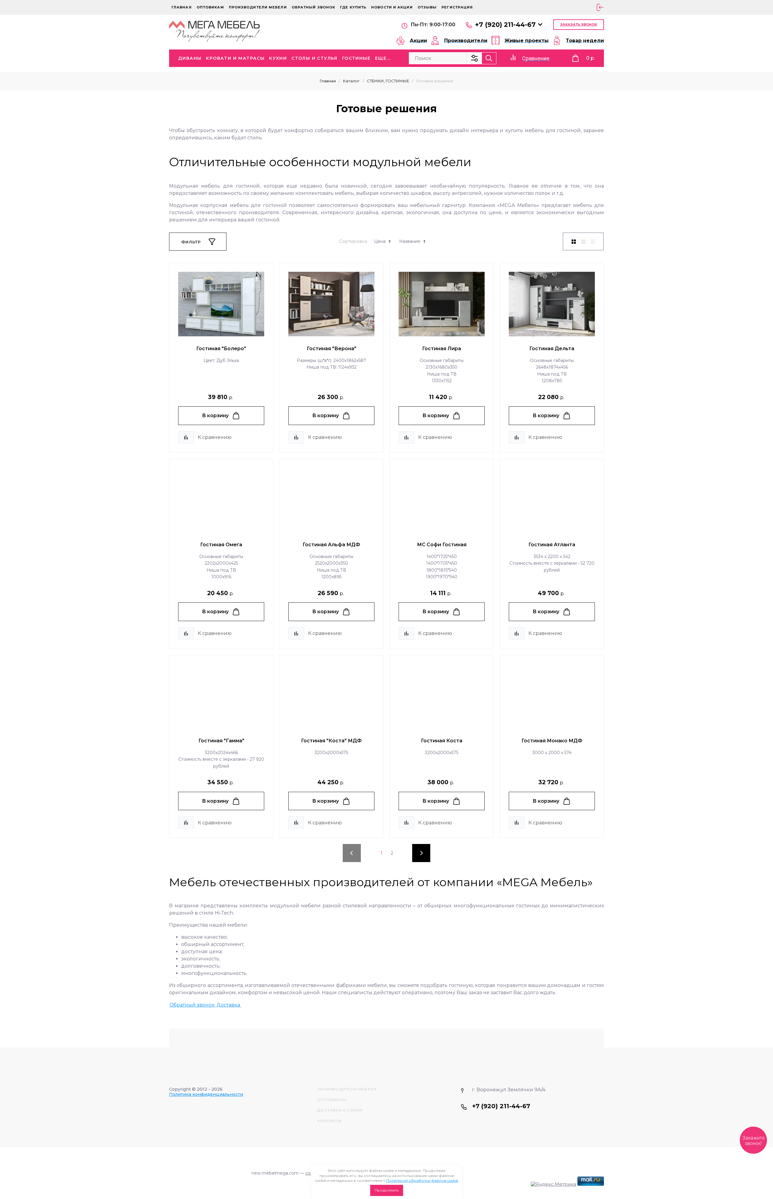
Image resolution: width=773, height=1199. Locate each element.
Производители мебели (258, 7)
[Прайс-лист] (593, 241)
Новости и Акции (392, 7)
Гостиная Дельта (551, 348)
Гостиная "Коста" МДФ (331, 741)
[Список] (583, 241)
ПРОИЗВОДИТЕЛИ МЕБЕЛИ (347, 1089)
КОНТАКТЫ (329, 1120)
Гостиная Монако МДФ (551, 741)
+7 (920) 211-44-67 (505, 24)
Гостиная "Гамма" (221, 741)
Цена (380, 241)
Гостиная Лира (441, 348)
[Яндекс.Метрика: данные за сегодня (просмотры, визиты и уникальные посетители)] (553, 1184)
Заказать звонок (578, 24)
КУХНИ (278, 58)
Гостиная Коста (441, 741)
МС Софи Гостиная (442, 544)
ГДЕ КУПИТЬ (353, 7)
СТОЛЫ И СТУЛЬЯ (314, 58)
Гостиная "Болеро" (221, 348)
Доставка (229, 1005)
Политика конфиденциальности (206, 1094)
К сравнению (215, 437)
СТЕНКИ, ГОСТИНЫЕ (388, 80)
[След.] (421, 853)
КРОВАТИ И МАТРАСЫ (235, 58)
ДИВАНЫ (189, 58)
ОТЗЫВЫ (427, 7)
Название (409, 241)
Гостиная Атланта (551, 544)
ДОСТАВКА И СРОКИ (340, 1110)
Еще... (382, 58)
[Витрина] (573, 241)
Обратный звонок (313, 7)
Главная (182, 7)
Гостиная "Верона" (331, 348)
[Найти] (489, 58)
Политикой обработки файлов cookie (422, 1180)
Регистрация (457, 7)
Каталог (351, 80)
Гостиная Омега (221, 544)
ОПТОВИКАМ (210, 7)
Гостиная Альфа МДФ (331, 544)
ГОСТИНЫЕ (356, 58)
